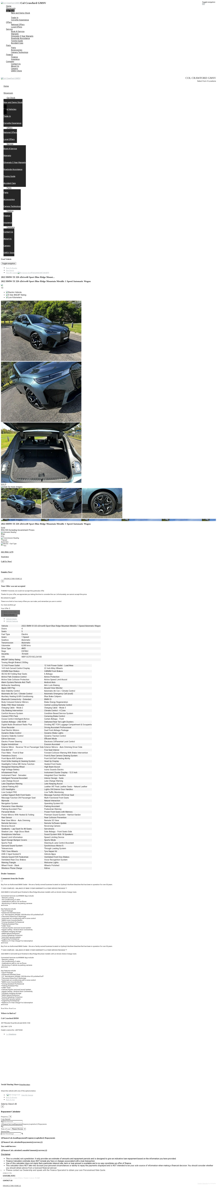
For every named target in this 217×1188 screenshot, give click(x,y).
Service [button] (9, 29)
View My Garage (27, 273)
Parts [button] (8, 45)
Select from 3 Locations (206, 81)
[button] (108, 1154)
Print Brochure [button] (24, 1085)
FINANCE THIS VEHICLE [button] (12, 1186)
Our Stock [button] (10, 11)
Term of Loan (5, 1129)
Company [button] (10, 61)
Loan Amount (5, 1119)
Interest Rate (5, 1131)
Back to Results (9, 615)
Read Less (12, 1008)
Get (11, 1034)
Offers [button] (9, 22)
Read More (5, 1008)
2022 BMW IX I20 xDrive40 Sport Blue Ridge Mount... (28, 277)
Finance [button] (9, 54)
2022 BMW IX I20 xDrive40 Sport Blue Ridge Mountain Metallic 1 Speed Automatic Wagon (46, 281)
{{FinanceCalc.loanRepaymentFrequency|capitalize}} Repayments (24, 1124)
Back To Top (10, 1100)
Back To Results (11, 268)
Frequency (4, 1117)
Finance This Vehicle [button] (13, 579)
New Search (10, 270)
